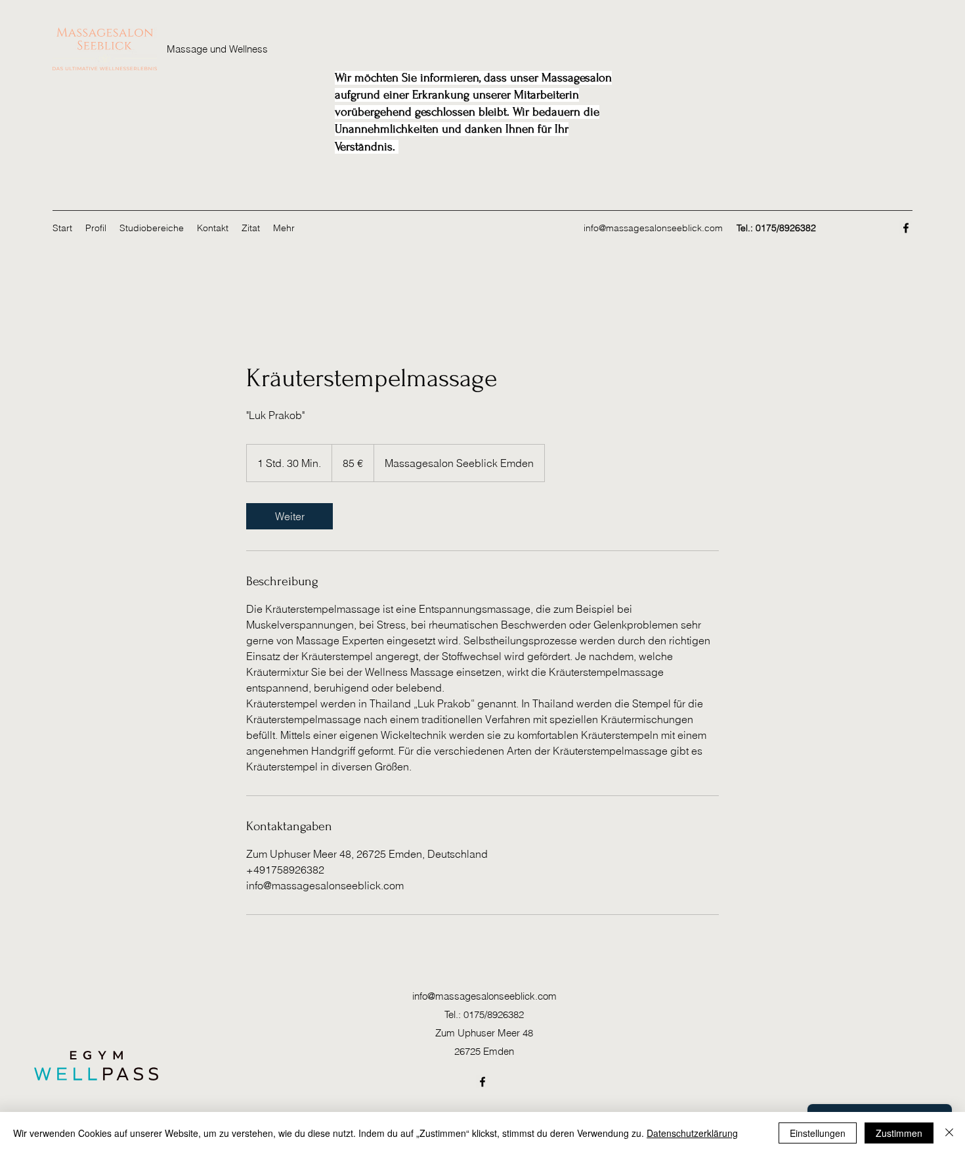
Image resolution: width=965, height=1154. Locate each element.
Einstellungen (818, 1133)
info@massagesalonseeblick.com (653, 228)
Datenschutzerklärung (692, 1133)
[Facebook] (905, 227)
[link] (289, 516)
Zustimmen (899, 1133)
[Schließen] (949, 1132)
